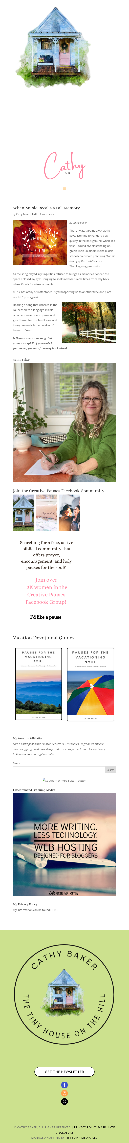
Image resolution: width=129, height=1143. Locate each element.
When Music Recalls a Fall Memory (46, 207)
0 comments (47, 214)
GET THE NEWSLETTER (64, 1071)
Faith (34, 214)
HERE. (54, 910)
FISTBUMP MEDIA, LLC (82, 1137)
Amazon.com (24, 754)
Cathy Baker (22, 214)
